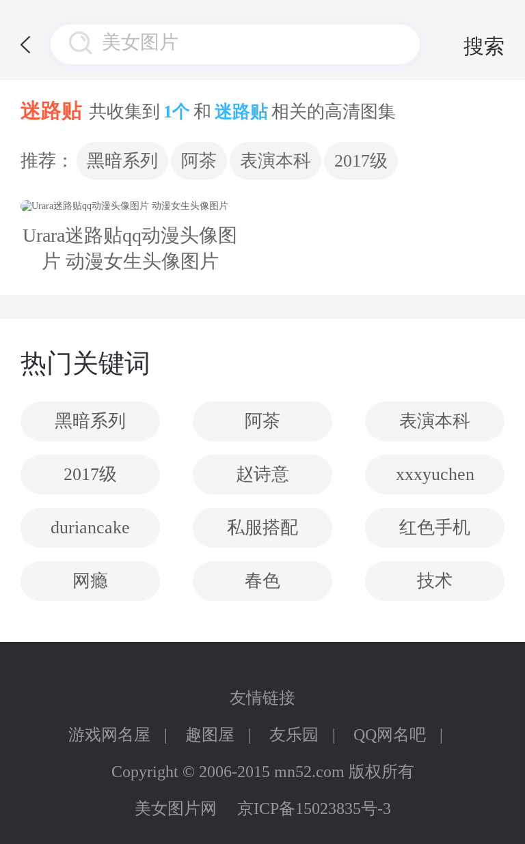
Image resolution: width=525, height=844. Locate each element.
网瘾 (90, 581)
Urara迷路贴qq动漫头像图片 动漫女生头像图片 (130, 248)
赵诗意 (262, 474)
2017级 (361, 161)
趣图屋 (209, 735)
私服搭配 (262, 527)
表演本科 (275, 161)
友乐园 (294, 735)
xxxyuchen (435, 474)
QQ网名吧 (389, 735)
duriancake (90, 527)
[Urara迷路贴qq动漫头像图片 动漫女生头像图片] (130, 206)
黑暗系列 (122, 161)
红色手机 (434, 527)
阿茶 (199, 161)
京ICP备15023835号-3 (314, 808)
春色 (262, 581)
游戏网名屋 (109, 735)
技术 (435, 581)
